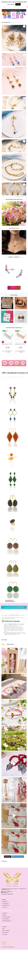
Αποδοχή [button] (18, 4)
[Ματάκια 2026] (14, 815)
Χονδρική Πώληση (6, 905)
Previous (3, 14)
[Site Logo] (4, 943)
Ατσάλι (4, 98)
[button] (3, 342)
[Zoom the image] (14, 201)
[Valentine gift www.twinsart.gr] (14, 789)
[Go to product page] (14, 38)
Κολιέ (7, 342)
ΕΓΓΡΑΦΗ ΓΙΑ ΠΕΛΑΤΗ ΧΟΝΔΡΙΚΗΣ (14, 607)
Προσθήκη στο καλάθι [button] (20, 49)
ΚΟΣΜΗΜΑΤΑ (14, 41)
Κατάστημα (4, 926)
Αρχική (4, 899)
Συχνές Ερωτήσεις (6, 903)
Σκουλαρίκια (19, 41)
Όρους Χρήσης (10, 4)
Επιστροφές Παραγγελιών (7, 920)
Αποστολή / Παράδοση (6, 916)
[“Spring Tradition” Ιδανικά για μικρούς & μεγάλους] (14, 738)
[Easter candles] (14, 660)
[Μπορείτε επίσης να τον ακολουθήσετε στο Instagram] (14, 686)
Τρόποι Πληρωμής (6, 918)
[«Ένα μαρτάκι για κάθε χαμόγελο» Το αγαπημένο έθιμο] (14, 712)
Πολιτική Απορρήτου (6, 930)
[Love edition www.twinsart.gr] (14, 764)
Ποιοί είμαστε (5, 901)
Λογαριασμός (5, 913)
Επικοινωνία (5, 907)
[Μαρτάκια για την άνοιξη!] (14, 841)
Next (24, 14)
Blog (3, 928)
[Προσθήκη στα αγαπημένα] (24, 26)
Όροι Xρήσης (5, 934)
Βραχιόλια (8, 98)
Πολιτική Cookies (6, 932)
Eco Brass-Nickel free (7, 41)
